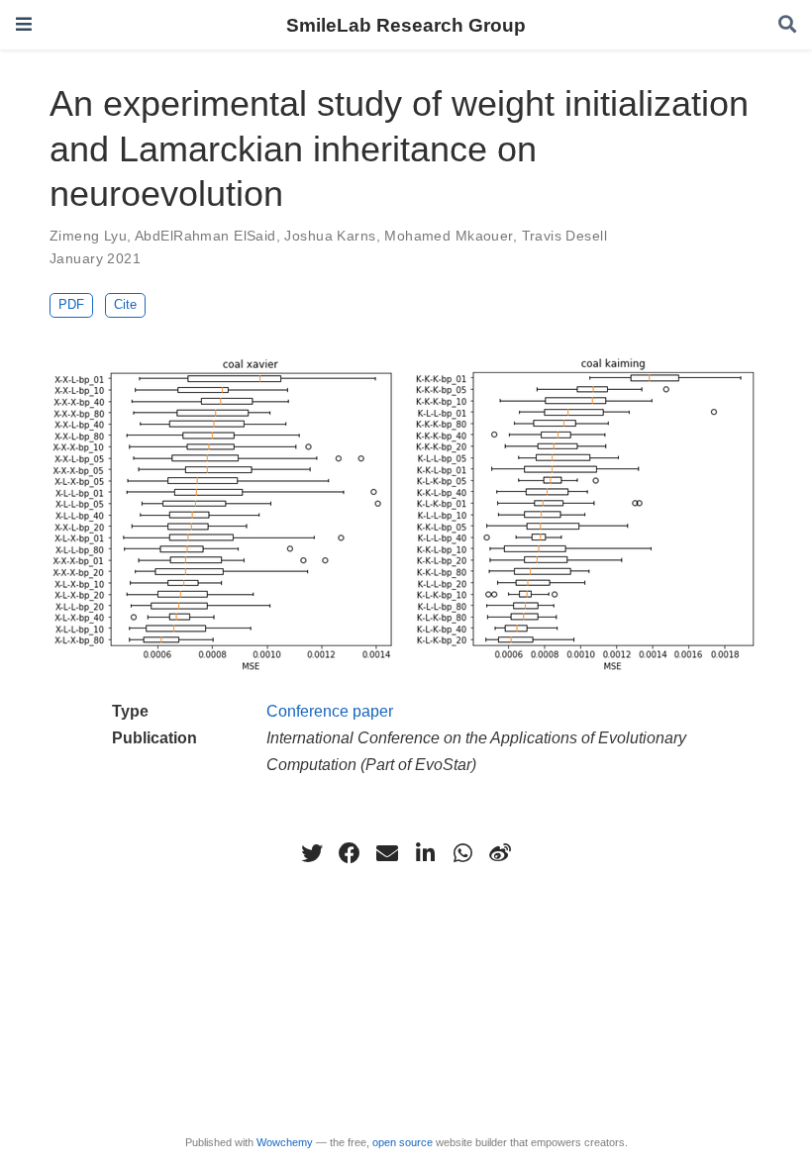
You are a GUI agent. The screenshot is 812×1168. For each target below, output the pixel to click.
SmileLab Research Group (406, 25)
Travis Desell (564, 235)
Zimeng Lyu (88, 235)
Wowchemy (284, 1142)
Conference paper (329, 711)
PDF (71, 304)
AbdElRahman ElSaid (205, 235)
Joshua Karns (329, 235)
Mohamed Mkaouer (448, 235)
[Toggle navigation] (24, 24)
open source (402, 1142)
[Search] (787, 25)
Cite (125, 304)
